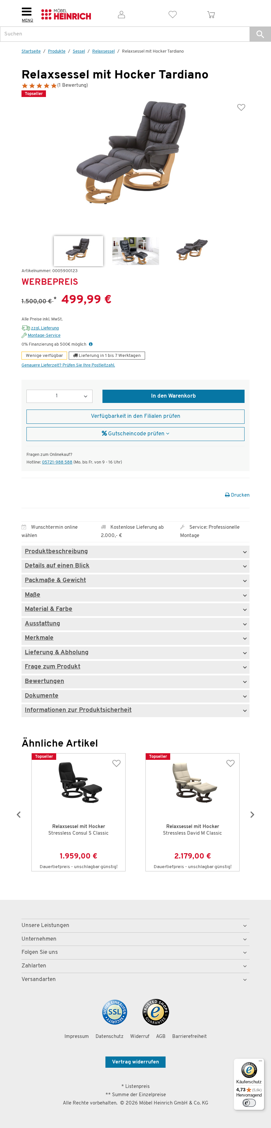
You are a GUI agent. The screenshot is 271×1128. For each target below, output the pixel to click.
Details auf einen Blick (57, 566)
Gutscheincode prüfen (136, 434)
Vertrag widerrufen (135, 1062)
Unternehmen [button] (39, 939)
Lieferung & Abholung (57, 653)
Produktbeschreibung (56, 552)
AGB (161, 1036)
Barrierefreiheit (189, 1036)
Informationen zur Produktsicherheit (78, 710)
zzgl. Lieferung (45, 328)
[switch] (249, 1103)
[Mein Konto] (121, 13)
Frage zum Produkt (52, 667)
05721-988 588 (57, 462)
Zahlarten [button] (33, 966)
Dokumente (41, 696)
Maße (32, 595)
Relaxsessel (103, 51)
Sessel (79, 51)
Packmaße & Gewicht (55, 581)
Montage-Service (44, 335)
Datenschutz (110, 1036)
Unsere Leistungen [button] (45, 925)
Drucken (240, 495)
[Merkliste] (173, 13)
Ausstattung (42, 624)
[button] (260, 34)
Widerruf (139, 1036)
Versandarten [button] (38, 979)
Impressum (76, 1036)
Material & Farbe (48, 610)
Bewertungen (44, 682)
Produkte (56, 51)
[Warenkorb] (211, 13)
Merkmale (39, 638)
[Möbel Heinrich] (66, 13)
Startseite (31, 51)
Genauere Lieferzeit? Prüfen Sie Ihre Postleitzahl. (68, 365)
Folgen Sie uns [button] (39, 952)
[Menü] (260, 1062)
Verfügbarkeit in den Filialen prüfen (135, 416)
